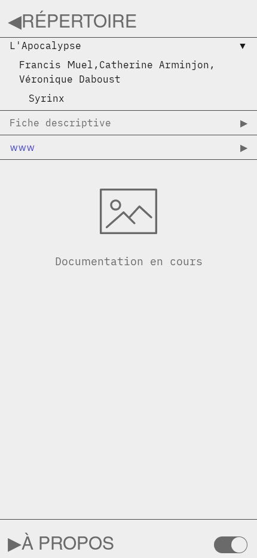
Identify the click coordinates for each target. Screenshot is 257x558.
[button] (128, 47)
